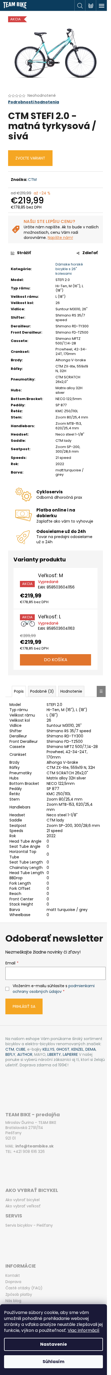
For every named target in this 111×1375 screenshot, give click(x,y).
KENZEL (77, 1049)
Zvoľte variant (30, 158)
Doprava (13, 1281)
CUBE (20, 1049)
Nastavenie (53, 1344)
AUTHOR (24, 1054)
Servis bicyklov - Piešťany (29, 1225)
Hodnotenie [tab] (71, 691)
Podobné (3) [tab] (42, 691)
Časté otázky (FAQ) (24, 1288)
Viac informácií (83, 1330)
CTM (32, 179)
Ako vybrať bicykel (22, 1200)
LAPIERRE (70, 1054)
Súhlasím (53, 1361)
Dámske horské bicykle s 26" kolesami (69, 269)
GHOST (63, 1049)
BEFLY (10, 1054)
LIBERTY (54, 1054)
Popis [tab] (19, 691)
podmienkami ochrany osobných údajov (54, 988)
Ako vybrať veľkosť (23, 1206)
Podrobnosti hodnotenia (33, 102)
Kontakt (12, 1275)
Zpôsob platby (18, 1294)
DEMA (90, 1049)
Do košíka (55, 660)
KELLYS (48, 1049)
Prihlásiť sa (24, 1006)
